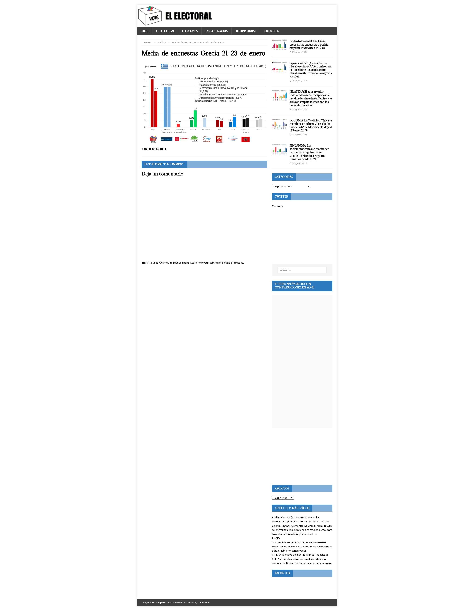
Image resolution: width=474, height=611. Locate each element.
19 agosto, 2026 (299, 163)
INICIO (144, 31)
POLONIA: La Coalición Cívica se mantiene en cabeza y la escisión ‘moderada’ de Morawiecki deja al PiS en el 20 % (311, 125)
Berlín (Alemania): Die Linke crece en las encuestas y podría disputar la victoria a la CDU (309, 44)
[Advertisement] (302, 236)
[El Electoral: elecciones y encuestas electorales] (176, 25)
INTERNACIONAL (245, 31)
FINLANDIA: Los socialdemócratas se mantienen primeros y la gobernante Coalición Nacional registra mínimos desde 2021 (309, 152)
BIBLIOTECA (271, 31)
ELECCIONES (190, 31)
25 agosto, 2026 (299, 52)
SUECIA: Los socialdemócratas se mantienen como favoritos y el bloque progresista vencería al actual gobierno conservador (302, 546)
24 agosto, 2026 (299, 80)
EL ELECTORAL (165, 31)
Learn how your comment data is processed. (217, 263)
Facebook (282, 573)
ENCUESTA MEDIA (216, 31)
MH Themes (204, 603)
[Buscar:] (302, 270)
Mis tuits (277, 206)
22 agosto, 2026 (299, 109)
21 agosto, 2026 (299, 134)
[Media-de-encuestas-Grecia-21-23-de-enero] (204, 142)
